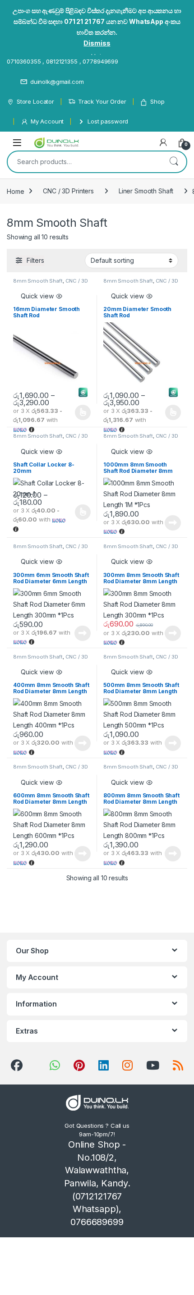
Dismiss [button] (96, 43)
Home (15, 191)
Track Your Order (102, 101)
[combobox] (84, 161)
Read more (173, 523)
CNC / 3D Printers (68, 191)
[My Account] (163, 142)
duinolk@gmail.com (57, 81)
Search (173, 161)
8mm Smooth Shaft (38, 281)
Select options (80, 412)
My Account (47, 121)
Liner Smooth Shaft (146, 191)
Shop (157, 101)
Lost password (108, 121)
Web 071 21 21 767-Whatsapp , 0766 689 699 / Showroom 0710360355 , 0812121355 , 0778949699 (92, 56)
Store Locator (35, 101)
